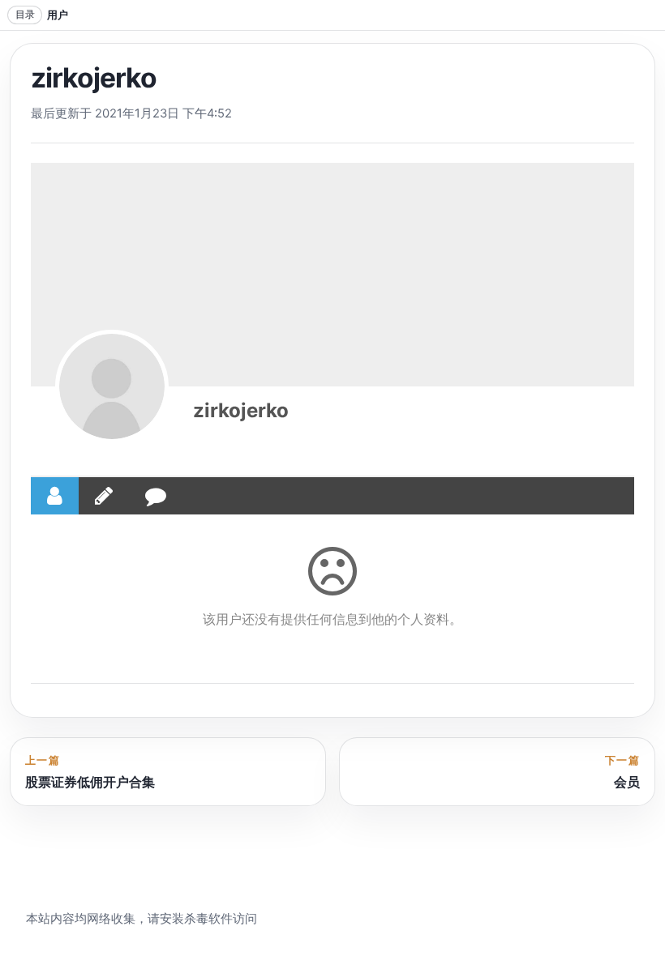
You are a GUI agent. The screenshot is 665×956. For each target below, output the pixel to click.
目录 (25, 14)
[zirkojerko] (112, 386)
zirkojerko (241, 410)
